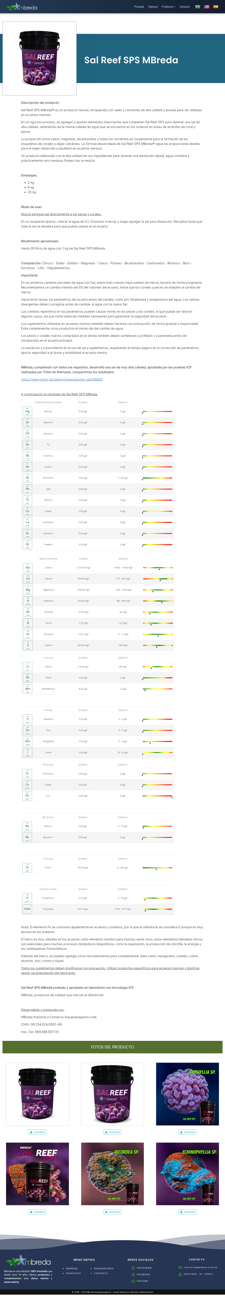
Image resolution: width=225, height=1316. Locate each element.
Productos (167, 7)
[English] (207, 6)
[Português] (198, 6)
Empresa (153, 7)
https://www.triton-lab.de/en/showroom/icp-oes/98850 (62, 379)
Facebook (143, 1274)
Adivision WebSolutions (141, 1292)
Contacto (185, 7)
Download (39, 1132)
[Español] (216, 6)
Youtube (142, 1281)
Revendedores (103, 1268)
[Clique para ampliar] (37, 1093)
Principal (139, 7)
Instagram (144, 1268)
